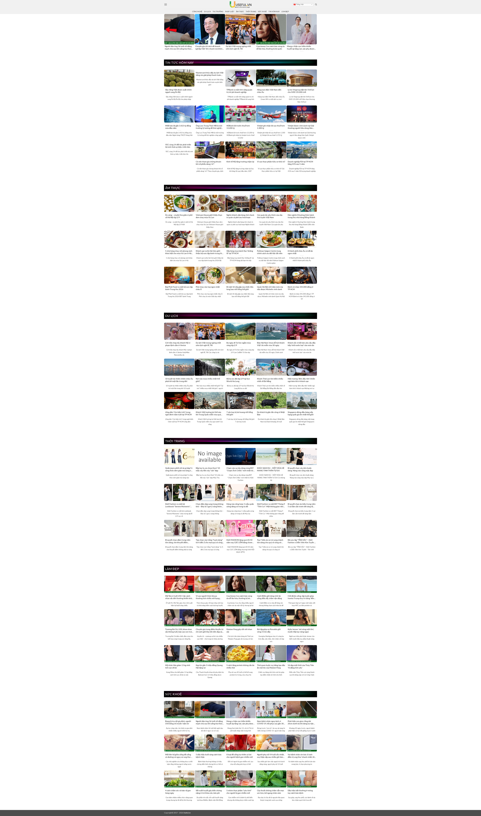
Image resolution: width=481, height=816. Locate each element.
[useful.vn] (240, 4)
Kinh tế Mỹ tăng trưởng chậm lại (240, 161)
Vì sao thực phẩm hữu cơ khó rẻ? (271, 161)
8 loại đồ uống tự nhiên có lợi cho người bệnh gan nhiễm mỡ (239, 755)
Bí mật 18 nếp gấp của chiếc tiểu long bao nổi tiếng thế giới (239, 288)
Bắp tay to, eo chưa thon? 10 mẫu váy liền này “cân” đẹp (208, 469)
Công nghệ (197, 12)
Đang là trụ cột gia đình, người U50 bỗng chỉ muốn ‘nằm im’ (208, 47)
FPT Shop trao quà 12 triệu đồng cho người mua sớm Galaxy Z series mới (239, 47)
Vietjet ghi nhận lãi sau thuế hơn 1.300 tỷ (271, 127)
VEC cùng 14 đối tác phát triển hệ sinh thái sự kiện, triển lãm (178, 145)
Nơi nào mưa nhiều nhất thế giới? (208, 380)
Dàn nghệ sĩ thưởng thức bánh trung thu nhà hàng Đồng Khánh (301, 216)
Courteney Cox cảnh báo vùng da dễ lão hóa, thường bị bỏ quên (239, 597)
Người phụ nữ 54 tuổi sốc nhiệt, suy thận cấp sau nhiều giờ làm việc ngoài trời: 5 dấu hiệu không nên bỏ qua (271, 755)
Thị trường (218, 12)
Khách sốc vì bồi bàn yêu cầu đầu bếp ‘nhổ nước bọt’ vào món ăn (302, 344)
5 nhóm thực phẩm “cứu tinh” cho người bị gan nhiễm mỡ (239, 791)
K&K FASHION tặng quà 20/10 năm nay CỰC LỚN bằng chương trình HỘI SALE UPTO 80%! (240, 541)
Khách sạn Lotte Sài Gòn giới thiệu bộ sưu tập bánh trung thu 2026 (209, 252)
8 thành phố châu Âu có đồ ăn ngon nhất (300, 252)
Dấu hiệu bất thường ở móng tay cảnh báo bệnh (300, 791)
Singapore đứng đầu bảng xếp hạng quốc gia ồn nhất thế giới (301, 413)
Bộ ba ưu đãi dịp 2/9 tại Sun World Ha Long (238, 380)
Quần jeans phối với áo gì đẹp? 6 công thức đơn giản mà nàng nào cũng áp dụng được (179, 469)
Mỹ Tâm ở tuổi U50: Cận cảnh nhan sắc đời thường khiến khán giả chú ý (179, 47)
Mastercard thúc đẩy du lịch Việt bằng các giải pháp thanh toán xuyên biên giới (209, 74)
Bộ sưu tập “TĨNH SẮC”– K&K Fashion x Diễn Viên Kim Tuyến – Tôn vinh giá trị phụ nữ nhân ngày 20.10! (302, 541)
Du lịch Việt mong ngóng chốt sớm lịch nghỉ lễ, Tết (208, 344)
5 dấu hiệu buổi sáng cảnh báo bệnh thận (208, 755)
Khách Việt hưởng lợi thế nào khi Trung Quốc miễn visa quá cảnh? (208, 413)
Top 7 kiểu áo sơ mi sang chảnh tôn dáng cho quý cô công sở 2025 (270, 541)
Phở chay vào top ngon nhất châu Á (208, 288)
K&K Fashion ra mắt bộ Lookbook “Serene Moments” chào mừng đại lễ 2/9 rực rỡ (177, 505)
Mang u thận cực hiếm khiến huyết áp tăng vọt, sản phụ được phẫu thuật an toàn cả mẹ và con (240, 722)
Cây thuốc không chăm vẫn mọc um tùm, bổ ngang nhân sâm (270, 791)
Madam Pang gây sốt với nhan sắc (239, 630)
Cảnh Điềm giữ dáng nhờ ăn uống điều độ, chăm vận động (269, 597)
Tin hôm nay (274, 12)
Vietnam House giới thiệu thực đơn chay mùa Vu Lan (209, 216)
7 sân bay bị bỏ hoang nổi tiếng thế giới (239, 413)
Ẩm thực (240, 12)
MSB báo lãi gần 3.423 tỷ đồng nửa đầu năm (178, 127)
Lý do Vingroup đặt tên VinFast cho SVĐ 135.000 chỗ (301, 91)
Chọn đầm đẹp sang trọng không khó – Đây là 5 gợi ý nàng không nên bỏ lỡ (209, 505)
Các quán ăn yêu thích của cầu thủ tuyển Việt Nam (269, 216)
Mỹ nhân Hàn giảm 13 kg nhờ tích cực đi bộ (177, 666)
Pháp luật (229, 12)
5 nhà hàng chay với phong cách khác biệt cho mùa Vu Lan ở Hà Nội (178, 252)
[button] (165, 4)
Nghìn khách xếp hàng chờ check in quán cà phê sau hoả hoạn (240, 216)
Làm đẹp (285, 12)
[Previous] (165, 33)
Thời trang (251, 12)
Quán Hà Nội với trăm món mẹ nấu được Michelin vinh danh (270, 288)
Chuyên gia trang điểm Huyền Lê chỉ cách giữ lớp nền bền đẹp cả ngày (209, 630)
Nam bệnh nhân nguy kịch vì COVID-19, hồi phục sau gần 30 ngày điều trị (270, 722)
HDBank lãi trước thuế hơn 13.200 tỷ (238, 127)
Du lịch (207, 12)
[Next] (315, 33)
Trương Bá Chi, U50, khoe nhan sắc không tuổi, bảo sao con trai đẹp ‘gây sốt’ (178, 630)
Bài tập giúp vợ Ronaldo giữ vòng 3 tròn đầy (269, 630)
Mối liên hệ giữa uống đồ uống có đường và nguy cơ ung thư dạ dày (179, 755)
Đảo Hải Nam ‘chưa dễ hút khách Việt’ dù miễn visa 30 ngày (271, 344)
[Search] (316, 4)
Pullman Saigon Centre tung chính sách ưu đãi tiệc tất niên (269, 252)
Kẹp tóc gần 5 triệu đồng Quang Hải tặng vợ (209, 666)
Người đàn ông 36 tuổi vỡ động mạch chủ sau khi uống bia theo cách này (209, 722)
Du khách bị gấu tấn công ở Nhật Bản (271, 413)
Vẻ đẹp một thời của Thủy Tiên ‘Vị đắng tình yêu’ (301, 666)
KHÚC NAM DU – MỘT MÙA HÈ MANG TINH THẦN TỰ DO (270, 469)
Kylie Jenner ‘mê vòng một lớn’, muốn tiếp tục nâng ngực (301, 630)
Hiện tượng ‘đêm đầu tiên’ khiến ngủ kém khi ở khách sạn (301, 380)
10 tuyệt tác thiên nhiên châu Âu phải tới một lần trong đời (179, 380)
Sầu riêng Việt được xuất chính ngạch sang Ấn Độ (178, 91)
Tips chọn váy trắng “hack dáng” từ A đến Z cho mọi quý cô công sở (209, 541)
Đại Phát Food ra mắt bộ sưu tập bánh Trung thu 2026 (179, 288)
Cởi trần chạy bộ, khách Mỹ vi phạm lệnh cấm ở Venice (268, 47)
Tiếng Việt (300, 4)
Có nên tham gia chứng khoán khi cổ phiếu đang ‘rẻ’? (208, 162)
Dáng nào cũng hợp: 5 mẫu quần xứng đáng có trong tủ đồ (240, 505)
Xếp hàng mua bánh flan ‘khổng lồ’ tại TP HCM (239, 252)
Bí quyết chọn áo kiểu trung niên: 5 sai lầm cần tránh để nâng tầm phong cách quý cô (302, 505)
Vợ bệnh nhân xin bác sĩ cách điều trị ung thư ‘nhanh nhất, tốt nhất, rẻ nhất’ (301, 755)
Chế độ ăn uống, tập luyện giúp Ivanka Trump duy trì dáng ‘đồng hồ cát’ (301, 597)
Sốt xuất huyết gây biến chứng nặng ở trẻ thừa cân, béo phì (209, 791)
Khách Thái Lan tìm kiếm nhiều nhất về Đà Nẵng (270, 380)
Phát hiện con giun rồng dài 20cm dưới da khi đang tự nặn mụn (301, 722)
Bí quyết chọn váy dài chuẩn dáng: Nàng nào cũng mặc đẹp (300, 469)
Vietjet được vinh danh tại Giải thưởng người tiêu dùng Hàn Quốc (301, 127)
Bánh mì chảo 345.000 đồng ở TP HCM (300, 288)
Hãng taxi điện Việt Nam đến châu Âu (269, 91)
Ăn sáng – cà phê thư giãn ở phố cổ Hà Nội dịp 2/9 (178, 216)
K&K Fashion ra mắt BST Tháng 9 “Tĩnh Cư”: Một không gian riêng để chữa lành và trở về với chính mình (271, 505)
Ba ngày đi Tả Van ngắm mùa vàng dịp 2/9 (238, 344)
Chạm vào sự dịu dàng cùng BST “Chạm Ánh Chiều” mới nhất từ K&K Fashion (240, 469)
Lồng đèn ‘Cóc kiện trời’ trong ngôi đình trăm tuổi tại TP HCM (178, 413)
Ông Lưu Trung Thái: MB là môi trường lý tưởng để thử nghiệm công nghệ (209, 127)
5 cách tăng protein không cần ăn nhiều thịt (240, 666)
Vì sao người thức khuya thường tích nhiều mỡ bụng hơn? (301, 47)
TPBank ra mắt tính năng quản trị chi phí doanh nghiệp (239, 91)
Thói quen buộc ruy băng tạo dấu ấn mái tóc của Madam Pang (271, 666)
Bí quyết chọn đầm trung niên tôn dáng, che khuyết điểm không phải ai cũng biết (177, 541)
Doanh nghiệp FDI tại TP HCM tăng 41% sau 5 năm (300, 162)
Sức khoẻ (262, 12)
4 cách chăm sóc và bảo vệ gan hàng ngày (178, 791)
